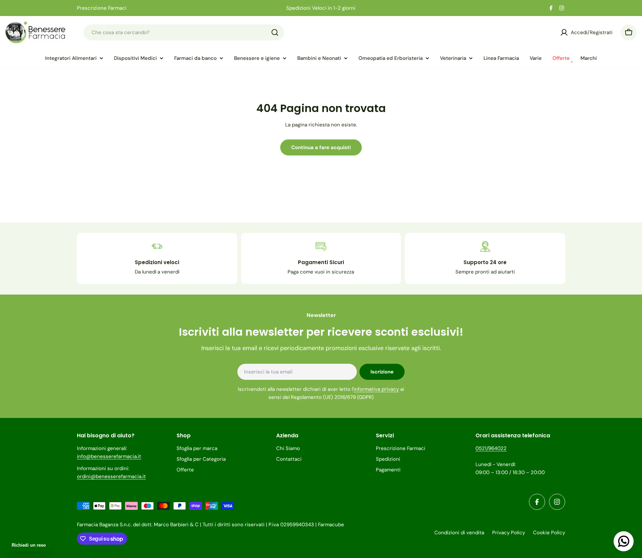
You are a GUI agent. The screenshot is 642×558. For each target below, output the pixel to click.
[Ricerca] (275, 32)
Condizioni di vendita (459, 532)
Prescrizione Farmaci (101, 8)
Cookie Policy (549, 532)
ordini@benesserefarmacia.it (111, 476)
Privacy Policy (508, 532)
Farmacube (331, 524)
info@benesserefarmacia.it (109, 456)
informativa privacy (376, 389)
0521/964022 (491, 448)
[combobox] (184, 32)
